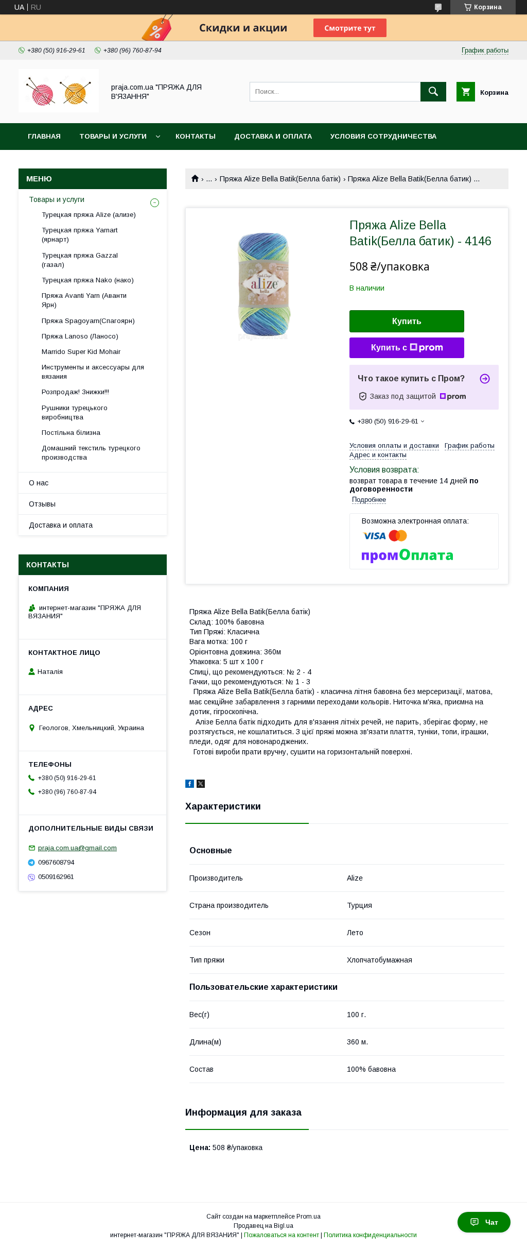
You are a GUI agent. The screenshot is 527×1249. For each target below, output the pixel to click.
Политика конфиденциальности (370, 1235)
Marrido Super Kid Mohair (81, 352)
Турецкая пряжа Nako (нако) (88, 280)
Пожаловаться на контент (281, 1235)
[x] (201, 785)
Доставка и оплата (273, 136)
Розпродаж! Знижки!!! (75, 392)
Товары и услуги (113, 136)
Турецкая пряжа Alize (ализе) (89, 214)
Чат (491, 1222)
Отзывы (42, 504)
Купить (406, 321)
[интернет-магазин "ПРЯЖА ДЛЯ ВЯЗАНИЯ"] (59, 110)
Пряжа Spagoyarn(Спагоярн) (88, 321)
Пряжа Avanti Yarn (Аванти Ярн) (84, 300)
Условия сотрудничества (383, 136)
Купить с (389, 347)
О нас (38, 483)
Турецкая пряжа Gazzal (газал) (80, 259)
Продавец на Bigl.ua (263, 1225)
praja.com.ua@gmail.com (77, 848)
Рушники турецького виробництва (75, 412)
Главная (44, 136)
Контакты (195, 136)
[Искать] (433, 92)
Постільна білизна (71, 432)
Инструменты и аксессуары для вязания (93, 371)
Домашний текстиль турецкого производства (91, 452)
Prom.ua (308, 1216)
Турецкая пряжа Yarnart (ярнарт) (79, 234)
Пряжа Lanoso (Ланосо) (80, 336)
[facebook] (189, 785)
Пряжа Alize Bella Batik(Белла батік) (280, 179)
